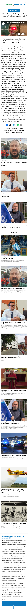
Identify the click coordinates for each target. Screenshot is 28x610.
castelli (7, 128)
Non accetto (20, 607)
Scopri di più (7, 607)
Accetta (14, 603)
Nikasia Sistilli (14, 19)
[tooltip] (7, 125)
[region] (14, 572)
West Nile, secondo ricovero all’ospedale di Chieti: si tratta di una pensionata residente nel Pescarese (14, 357)
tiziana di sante (17, 132)
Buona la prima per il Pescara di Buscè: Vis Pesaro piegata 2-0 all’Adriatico (14, 257)
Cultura (12, 10)
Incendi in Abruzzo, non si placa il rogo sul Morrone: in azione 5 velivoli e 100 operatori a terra (12, 491)
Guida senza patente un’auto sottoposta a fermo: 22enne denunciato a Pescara (13, 456)
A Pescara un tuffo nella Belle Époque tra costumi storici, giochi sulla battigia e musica (13, 524)
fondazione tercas (10, 130)
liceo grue (20, 130)
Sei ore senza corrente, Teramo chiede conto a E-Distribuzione (14, 195)
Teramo (8, 132)
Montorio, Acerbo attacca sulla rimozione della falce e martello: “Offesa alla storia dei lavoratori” (14, 164)
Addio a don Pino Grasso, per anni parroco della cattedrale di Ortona (13, 390)
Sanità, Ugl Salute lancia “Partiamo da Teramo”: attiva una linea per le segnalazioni (14, 226)
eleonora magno (17, 128)
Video (16, 10)
